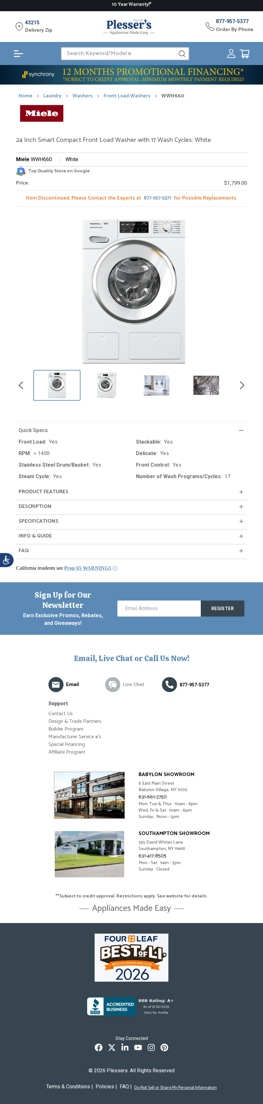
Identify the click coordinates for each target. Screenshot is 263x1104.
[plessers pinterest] (164, 1047)
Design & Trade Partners (74, 721)
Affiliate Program (66, 752)
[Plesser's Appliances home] (129, 26)
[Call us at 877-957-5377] (169, 684)
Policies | (106, 1087)
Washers (82, 96)
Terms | (69, 1087)
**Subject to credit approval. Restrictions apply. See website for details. (131, 896)
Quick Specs (33, 430)
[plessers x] (112, 1047)
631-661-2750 (153, 797)
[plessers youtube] (138, 1047)
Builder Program (65, 729)
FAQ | (126, 1087)
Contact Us (60, 713)
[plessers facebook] (99, 1047)
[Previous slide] (21, 385)
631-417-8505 (152, 856)
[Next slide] (242, 385)
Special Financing (66, 744)
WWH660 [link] (172, 96)
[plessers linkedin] (125, 1047)
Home (25, 96)
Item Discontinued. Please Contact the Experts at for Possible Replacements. (131, 198)
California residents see (63, 568)
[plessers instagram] (151, 1047)
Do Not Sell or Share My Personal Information (175, 1088)
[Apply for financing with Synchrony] (131, 75)
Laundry (52, 96)
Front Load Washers (127, 96)
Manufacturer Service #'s (74, 736)
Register (222, 608)
